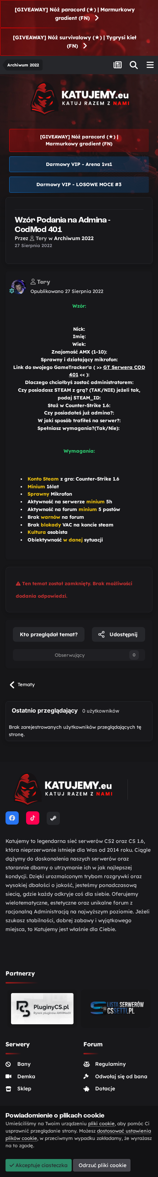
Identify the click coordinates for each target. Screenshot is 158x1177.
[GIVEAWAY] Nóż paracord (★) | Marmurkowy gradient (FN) (75, 13)
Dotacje (105, 1088)
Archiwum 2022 (74, 238)
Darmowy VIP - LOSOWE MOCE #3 (79, 184)
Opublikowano (66, 291)
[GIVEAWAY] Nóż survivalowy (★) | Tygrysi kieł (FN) (74, 41)
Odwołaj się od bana (121, 1076)
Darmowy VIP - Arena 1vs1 (79, 164)
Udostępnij (122, 634)
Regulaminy (110, 1064)
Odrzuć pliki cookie (101, 1165)
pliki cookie (101, 1123)
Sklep (24, 1088)
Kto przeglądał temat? (49, 634)
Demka (26, 1076)
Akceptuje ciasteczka (41, 1165)
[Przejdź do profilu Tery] (18, 286)
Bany (23, 1064)
